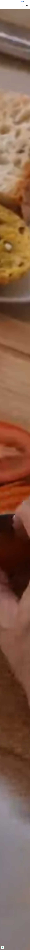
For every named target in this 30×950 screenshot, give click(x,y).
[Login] (22, 6)
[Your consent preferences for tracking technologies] (2, 947)
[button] (26, 6)
